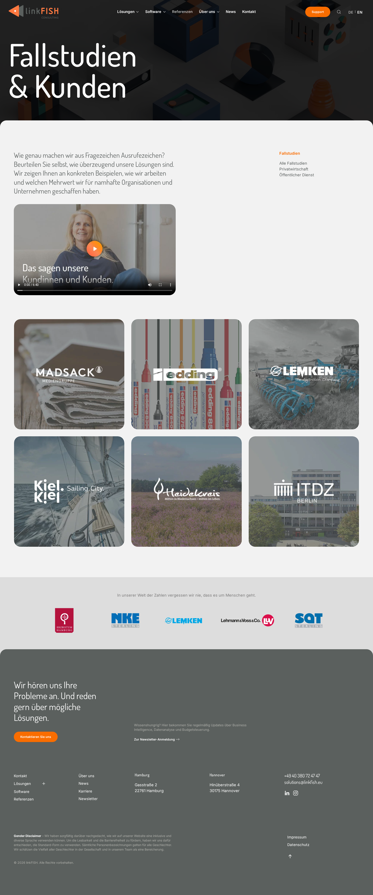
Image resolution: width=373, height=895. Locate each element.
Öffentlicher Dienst (296, 175)
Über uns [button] (207, 11)
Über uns (86, 776)
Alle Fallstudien (293, 163)
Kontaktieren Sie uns (35, 737)
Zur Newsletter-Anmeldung (154, 739)
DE (350, 12)
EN (359, 12)
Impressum (297, 837)
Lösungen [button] (125, 11)
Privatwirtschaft (293, 169)
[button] (339, 12)
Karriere (85, 791)
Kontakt (249, 11)
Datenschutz (298, 845)
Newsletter (88, 799)
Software (21, 791)
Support (318, 12)
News (231, 11)
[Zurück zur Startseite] (33, 12)
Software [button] (153, 11)
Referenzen (182, 11)
